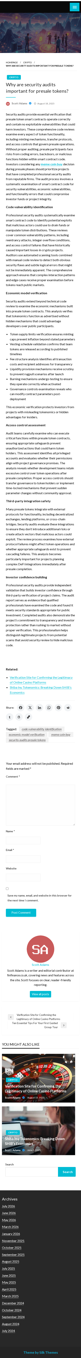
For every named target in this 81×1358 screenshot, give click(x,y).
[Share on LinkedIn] (39, 707)
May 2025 (9, 1282)
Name (10, 831)
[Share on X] (30, 707)
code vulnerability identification (42, 729)
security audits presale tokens (27, 740)
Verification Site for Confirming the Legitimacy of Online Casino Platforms (35, 1088)
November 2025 (13, 1241)
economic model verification (26, 734)
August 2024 (10, 1324)
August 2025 (10, 1261)
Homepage (12, 62)
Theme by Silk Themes (40, 1352)
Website (11, 868)
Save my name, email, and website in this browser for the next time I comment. (39, 898)
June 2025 (9, 1275)
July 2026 (8, 1206)
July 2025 (8, 1268)
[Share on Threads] (19, 717)
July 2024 (8, 1330)
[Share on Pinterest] (58, 707)
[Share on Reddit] (68, 707)
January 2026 (11, 1234)
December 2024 (13, 1303)
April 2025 (9, 1289)
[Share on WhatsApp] (49, 707)
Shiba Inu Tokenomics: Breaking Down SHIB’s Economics (35, 1141)
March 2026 (10, 1227)
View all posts (40, 994)
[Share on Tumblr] (9, 717)
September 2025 (13, 1254)
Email (10, 850)
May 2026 (9, 1220)
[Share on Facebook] (20, 707)
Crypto (27, 62)
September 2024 (13, 1317)
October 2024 (11, 1310)
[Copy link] (28, 717)
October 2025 (11, 1247)
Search (9, 1164)
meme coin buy (60, 734)
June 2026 (9, 1213)
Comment (13, 776)
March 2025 (10, 1296)
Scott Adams (20, 103)
